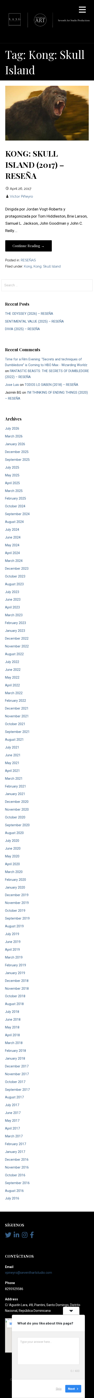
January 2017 (15, 1152)
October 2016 (15, 1175)
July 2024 (12, 530)
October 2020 (15, 817)
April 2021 (12, 771)
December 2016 (17, 1160)
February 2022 (15, 701)
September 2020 (17, 825)
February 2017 (15, 1144)
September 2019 (17, 918)
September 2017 (17, 1090)
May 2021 (12, 763)
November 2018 (17, 989)
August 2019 (14, 926)
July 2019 (12, 934)
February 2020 (15, 880)
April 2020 (12, 864)
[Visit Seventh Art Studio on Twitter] (8, 1236)
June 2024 (13, 537)
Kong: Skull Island (47, 266)
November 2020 (17, 810)
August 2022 (14, 654)
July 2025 (12, 468)
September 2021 (17, 732)
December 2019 (17, 895)
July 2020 (12, 841)
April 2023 (12, 607)
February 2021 (15, 786)
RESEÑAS (28, 260)
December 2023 (17, 569)
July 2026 (12, 429)
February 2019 (15, 965)
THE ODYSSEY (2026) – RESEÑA (29, 314)
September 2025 (17, 460)
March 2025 (14, 491)
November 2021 (17, 716)
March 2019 (14, 957)
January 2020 (15, 888)
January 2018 (15, 1059)
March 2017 (14, 1136)
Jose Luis (12, 385)
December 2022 (17, 639)
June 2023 (13, 600)
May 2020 (12, 856)
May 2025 (12, 475)
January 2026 (15, 444)
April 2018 (12, 1035)
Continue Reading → (28, 245)
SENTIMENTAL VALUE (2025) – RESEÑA (34, 321)
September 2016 (17, 1183)
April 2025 (12, 483)
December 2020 (17, 802)
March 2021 (14, 779)
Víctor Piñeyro (21, 196)
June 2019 (13, 942)
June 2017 (13, 1113)
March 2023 (14, 615)
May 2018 (12, 1027)
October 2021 (15, 724)
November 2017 (17, 1074)
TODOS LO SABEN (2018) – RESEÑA (51, 385)
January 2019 (15, 973)
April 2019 (12, 950)
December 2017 (17, 1066)
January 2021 (15, 794)
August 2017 (14, 1097)
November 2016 (17, 1167)
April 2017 (12, 1128)
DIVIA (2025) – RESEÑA (22, 329)
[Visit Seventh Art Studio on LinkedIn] (16, 1236)
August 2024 (14, 522)
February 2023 (15, 623)
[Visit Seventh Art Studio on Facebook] (32, 1236)
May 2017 (12, 1121)
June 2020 (13, 849)
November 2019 (17, 903)
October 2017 (15, 1082)
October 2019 (15, 911)
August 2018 (14, 1004)
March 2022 (14, 693)
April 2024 (12, 553)
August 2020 (14, 833)
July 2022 (12, 662)
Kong (28, 266)
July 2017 (12, 1105)
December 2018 (17, 981)
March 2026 (14, 436)
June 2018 (13, 1020)
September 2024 (17, 514)
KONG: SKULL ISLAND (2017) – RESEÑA (34, 164)
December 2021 (17, 708)
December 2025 (17, 452)
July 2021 (12, 747)
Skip (59, 1388)
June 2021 (13, 755)
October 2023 (15, 576)
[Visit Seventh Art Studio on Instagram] (25, 1236)
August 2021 (14, 740)
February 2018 (15, 1051)
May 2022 (12, 678)
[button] (82, 10)
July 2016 (12, 1198)
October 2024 (15, 506)
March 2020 (14, 872)
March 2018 (14, 1043)
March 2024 (14, 561)
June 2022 (13, 670)
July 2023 (12, 592)
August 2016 (14, 1191)
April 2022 (12, 685)
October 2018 (15, 996)
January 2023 (15, 631)
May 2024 (12, 545)
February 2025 (15, 498)
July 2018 (12, 1012)
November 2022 (17, 646)
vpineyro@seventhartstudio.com (28, 1272)
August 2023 (14, 584)
